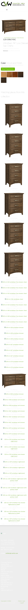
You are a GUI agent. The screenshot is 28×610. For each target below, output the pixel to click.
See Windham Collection (10, 37)
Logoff (22, 602)
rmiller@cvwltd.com (12, 553)
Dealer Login (21, 601)
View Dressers (20, 37)
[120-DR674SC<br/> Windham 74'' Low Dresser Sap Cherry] (14, 26)
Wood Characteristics (8, 69)
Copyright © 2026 (6, 601)
